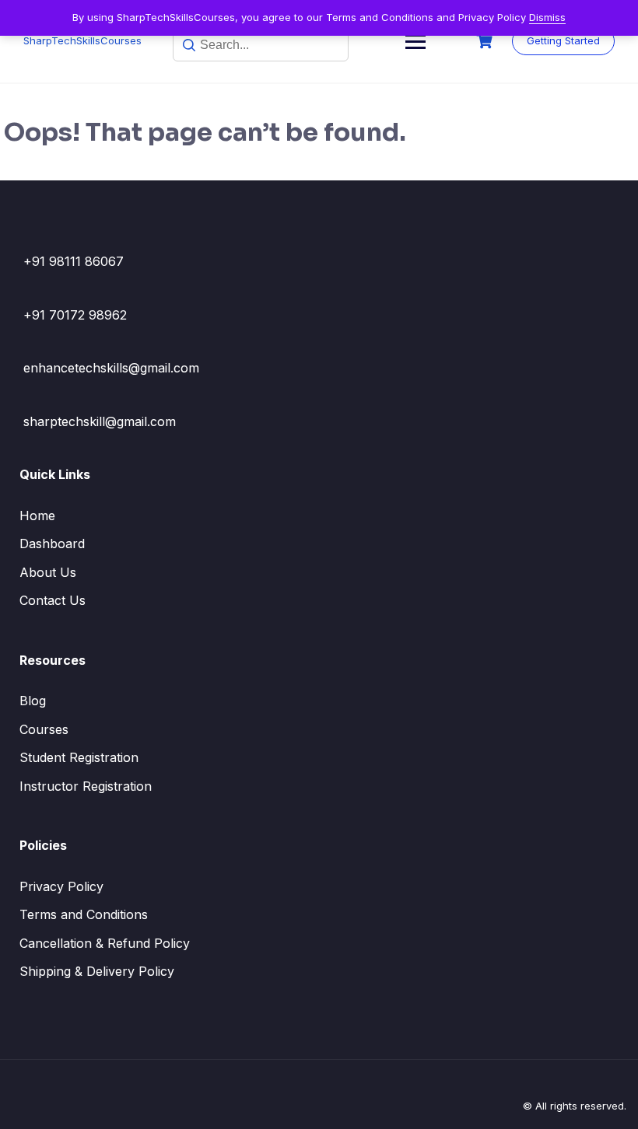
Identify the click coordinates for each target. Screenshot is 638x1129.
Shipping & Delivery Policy (96, 971)
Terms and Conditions (83, 914)
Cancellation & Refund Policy (104, 943)
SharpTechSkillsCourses (82, 40)
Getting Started (563, 40)
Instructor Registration (85, 786)
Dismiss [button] (547, 17)
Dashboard (52, 543)
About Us (47, 572)
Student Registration (78, 757)
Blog (32, 700)
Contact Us (52, 600)
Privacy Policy (61, 886)
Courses (43, 729)
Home (37, 515)
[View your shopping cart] (486, 41)
